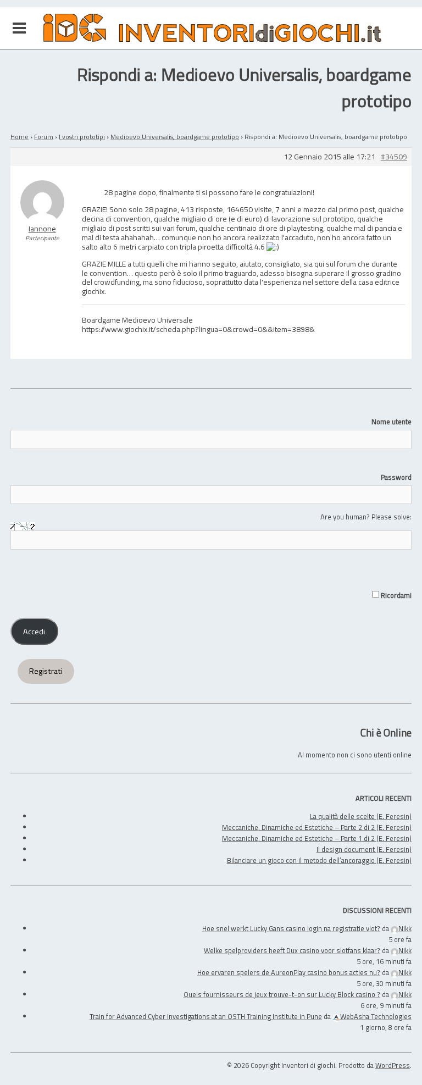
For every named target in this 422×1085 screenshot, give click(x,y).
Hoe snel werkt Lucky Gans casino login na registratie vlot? (291, 928)
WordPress (392, 1065)
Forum (43, 136)
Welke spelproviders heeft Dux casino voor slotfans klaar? (292, 950)
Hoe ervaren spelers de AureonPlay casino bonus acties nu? (288, 972)
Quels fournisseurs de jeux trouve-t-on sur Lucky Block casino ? (282, 994)
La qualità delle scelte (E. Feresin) (361, 816)
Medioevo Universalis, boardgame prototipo (174, 136)
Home (19, 136)
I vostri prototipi (82, 136)
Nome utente (391, 421)
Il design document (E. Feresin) (364, 849)
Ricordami (395, 595)
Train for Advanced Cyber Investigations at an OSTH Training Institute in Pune (206, 1016)
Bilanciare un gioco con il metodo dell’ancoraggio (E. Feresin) (319, 860)
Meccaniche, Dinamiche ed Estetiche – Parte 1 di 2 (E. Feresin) (317, 838)
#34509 (394, 157)
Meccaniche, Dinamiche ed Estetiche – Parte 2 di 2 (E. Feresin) (317, 827)
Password (396, 477)
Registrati (46, 671)
